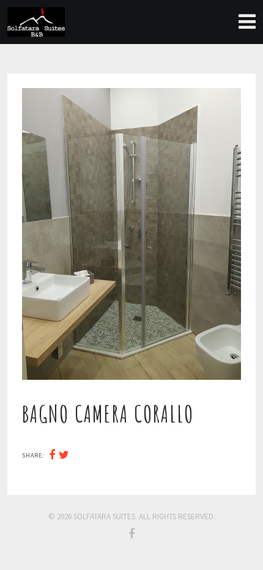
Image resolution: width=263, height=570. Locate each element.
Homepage (238, 21)
